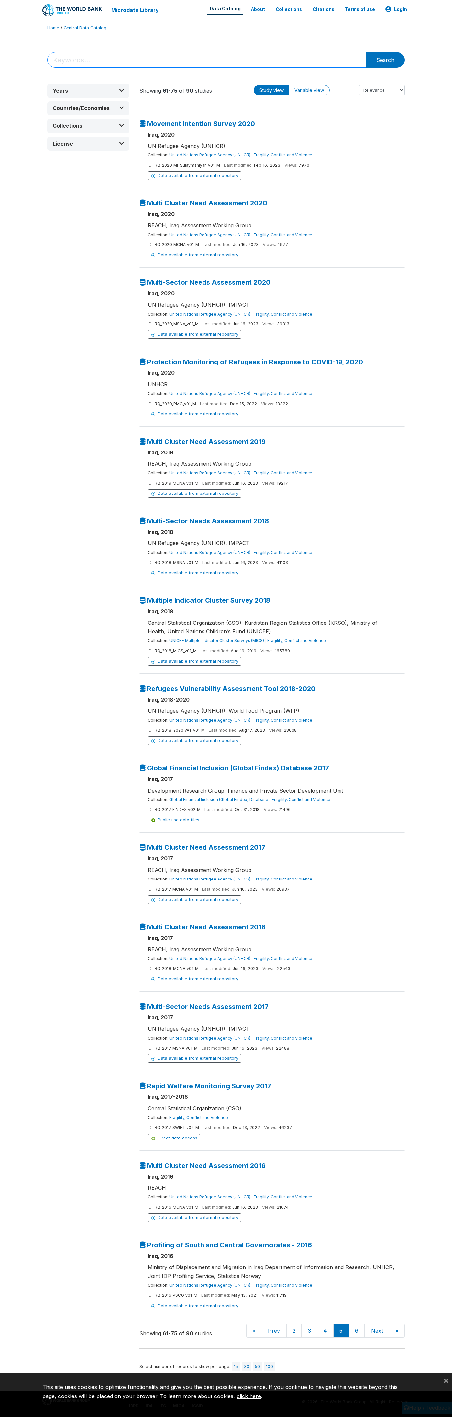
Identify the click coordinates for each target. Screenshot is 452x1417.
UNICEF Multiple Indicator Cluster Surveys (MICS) (216, 640)
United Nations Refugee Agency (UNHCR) (209, 154)
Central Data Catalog (85, 27)
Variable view (309, 90)
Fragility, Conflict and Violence (283, 154)
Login (400, 9)
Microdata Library (135, 10)
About (258, 9)
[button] (88, 91)
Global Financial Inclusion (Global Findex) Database (218, 799)
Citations (323, 9)
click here (249, 1396)
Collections (289, 9)
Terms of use (360, 9)
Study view (271, 90)
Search (385, 60)
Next (377, 1330)
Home (53, 27)
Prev (274, 1330)
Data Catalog (225, 8)
